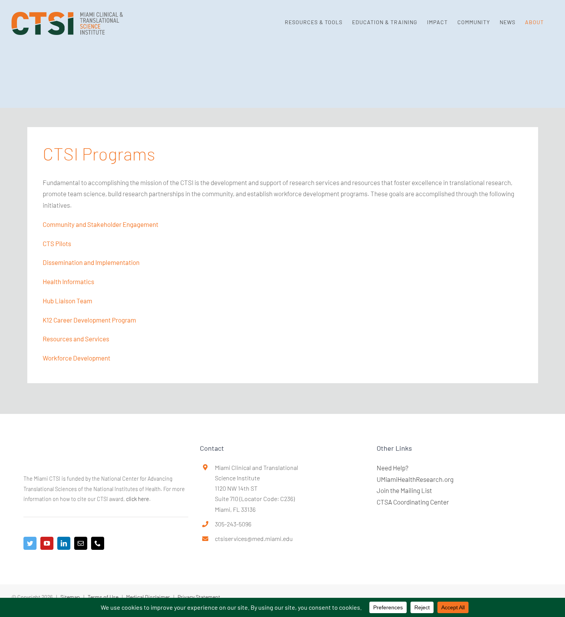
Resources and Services (76, 338)
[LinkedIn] (63, 543)
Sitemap (70, 597)
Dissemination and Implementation (91, 262)
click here (137, 499)
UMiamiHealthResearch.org (415, 479)
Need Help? (393, 467)
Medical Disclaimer (148, 597)
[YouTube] (46, 543)
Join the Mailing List (404, 490)
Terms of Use (103, 597)
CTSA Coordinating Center (413, 502)
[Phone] (97, 543)
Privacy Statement (199, 597)
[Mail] (80, 543)
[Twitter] (30, 543)
